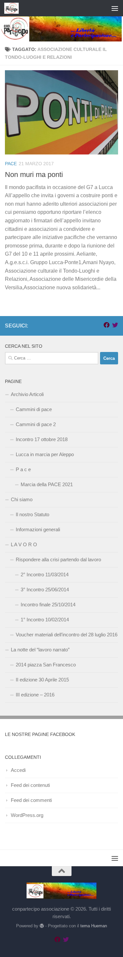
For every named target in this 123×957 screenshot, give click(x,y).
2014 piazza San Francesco (46, 664)
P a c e (23, 469)
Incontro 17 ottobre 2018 (42, 439)
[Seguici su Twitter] (115, 325)
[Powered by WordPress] (42, 926)
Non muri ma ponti (34, 174)
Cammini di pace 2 (36, 424)
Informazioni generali (38, 529)
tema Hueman (93, 925)
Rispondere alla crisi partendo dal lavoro (58, 559)
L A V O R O (24, 544)
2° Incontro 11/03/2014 (45, 574)
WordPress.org (27, 815)
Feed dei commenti (31, 800)
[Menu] (115, 8)
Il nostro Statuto (32, 514)
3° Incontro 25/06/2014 (45, 589)
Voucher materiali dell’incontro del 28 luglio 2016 (66, 634)
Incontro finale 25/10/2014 (48, 604)
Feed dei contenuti (30, 785)
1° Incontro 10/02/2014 (45, 619)
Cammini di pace (34, 409)
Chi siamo (21, 499)
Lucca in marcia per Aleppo (45, 454)
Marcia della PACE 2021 (47, 484)
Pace (11, 163)
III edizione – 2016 (35, 694)
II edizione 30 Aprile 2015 (42, 679)
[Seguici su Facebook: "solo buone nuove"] (107, 325)
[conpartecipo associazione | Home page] (14, 8)
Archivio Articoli (27, 394)
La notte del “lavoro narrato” (40, 649)
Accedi (18, 770)
